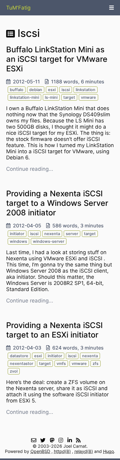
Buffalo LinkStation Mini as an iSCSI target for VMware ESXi (56, 59)
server (72, 233)
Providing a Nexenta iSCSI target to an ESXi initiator (54, 329)
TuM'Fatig (18, 8)
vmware (88, 97)
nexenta (52, 233)
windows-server (48, 241)
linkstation (85, 89)
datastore (19, 356)
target (69, 97)
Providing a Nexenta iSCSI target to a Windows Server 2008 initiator (57, 203)
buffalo (16, 89)
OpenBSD (40, 451)
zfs (95, 363)
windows (18, 241)
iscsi (66, 89)
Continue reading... (29, 169)
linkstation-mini (24, 97)
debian (35, 89)
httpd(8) (62, 451)
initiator (17, 233)
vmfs (61, 363)
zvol (14, 371)
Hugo (108, 451)
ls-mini (51, 97)
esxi (52, 89)
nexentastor (21, 363)
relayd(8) (83, 451)
